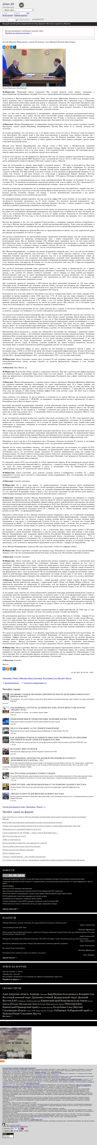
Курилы (6, 1004)
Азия (5, 994)
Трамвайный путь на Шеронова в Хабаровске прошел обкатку (22, 899)
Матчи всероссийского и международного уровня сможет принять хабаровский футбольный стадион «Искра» (37, 893)
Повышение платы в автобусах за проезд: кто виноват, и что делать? (24, 953)
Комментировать (12, 683)
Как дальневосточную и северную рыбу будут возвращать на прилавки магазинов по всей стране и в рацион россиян (48, 739)
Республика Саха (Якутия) (54, 678)
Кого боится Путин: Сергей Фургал (14, 948)
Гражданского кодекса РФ (32, 1083)
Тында (38, 1011)
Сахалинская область (14, 1010)
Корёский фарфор (8, 886)
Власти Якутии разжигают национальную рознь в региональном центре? (33, 822)
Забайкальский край (33, 1001)
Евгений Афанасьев (86, 930)
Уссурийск (50, 1011)
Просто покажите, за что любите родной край (34, 728)
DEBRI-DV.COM (14, 1126)
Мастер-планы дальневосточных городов (32, 773)
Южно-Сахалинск (22, 1013)
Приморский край (27, 1007)
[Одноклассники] (7, 47)
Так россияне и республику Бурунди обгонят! (22, 846)
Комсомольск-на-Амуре (73, 1000)
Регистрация (8, 15)
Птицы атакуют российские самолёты (18, 850)
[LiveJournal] (14, 47)
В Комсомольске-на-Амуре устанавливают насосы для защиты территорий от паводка (30, 904)
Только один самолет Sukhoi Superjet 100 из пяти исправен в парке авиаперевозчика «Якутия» (41, 826)
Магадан (14, 1004)
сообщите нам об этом (36, 1119)
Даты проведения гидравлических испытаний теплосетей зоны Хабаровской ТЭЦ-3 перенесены (33, 891)
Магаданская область (29, 1004)
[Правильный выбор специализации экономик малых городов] (6, 724)
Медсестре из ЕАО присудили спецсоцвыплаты (17, 888)
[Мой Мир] (11, 47)
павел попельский (87, 925)
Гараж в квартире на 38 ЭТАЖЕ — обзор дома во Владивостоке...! (30, 833)
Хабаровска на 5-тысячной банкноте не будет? (22, 829)
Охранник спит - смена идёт (11, 974)
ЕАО (14, 1000)
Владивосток (86, 994)
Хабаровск (60, 1010)
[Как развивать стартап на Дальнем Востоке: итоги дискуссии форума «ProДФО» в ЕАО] (6, 713)
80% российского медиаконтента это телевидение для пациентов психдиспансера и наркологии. (32, 977)
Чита (91, 1011)
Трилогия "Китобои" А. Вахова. (13, 971)
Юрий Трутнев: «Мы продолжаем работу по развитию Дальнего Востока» (48, 785)
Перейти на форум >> (12, 979)
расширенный (38, 19)
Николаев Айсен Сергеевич (30, 678)
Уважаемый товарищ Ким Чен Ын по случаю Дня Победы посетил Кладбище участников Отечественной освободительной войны (43, 879)
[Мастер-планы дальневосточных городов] (6, 778)
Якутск (68, 678)
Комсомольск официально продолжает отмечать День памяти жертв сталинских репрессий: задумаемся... (36, 943)
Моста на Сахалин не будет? (14, 836)
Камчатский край (50, 1000)
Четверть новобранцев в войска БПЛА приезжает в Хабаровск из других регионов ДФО (31, 901)
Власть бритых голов (11, 853)
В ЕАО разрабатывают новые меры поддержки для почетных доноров (25, 896)
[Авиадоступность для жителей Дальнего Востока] (6, 799)
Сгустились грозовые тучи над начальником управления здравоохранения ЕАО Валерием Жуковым (44, 860)
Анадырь (34, 994)
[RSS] (2, 1062)
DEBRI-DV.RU (24, 1126)
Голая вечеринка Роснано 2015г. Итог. (15, 927)
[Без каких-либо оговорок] (6, 754)
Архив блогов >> (10, 958)
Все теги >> (8, 1016)
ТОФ (33, 1011)
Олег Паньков (88, 955)
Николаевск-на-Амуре (55, 1004)
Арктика (43, 994)
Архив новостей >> (11, 909)
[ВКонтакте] (4, 47)
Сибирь (29, 1011)
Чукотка (7, 1013)
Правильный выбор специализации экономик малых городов (43, 719)
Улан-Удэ (43, 1011)
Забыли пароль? (20, 15)
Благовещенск (70, 994)
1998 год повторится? (12, 839)
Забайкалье (22, 1001)
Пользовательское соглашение (10, 1068)
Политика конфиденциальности (27, 1068)
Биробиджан (55, 994)
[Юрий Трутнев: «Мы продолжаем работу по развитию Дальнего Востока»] (6, 789)
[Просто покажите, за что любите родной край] (6, 733)
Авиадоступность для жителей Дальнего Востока (37, 794)
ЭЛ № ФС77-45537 (41, 1076)
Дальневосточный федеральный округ (54, 997)
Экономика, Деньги (10, 678)
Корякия (90, 1001)
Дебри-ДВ (8, 4)
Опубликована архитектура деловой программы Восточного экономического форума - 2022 (43, 759)
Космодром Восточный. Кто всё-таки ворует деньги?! (25, 843)
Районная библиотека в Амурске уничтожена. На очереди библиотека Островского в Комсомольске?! (35, 923)
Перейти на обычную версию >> (18, 33)
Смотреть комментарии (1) (35, 683)
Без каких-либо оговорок (23, 749)
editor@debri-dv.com (56, 1072)
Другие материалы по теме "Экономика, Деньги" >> (24, 807)
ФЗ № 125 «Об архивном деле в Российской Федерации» (67, 1079)
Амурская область (19, 994)
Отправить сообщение (40, 1072)
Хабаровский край (78, 1010)
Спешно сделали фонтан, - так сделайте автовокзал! (24, 857)
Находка (42, 1004)
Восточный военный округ (17, 997)
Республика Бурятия (45, 1007)
